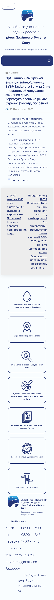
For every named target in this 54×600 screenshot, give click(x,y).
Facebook (13, 568)
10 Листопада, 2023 (21, 109)
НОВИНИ (14, 72)
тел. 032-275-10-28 (20, 555)
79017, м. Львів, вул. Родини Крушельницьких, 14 (32, 583)
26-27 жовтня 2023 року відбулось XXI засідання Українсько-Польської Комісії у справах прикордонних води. (17, 214)
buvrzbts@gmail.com (22, 561)
